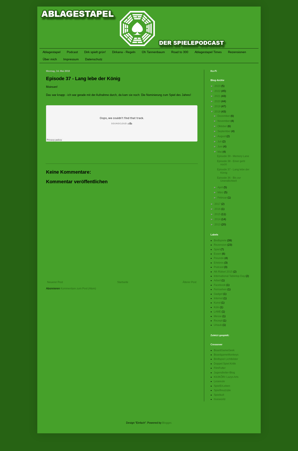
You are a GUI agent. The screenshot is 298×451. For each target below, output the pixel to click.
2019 (217, 106)
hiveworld (219, 399)
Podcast (72, 52)
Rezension (220, 244)
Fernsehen (220, 289)
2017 (217, 204)
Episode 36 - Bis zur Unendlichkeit (229, 179)
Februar (223, 197)
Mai (220, 151)
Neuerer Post (55, 282)
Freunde (219, 258)
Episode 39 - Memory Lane (233, 156)
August (222, 136)
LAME (217, 311)
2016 (217, 209)
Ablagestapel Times (208, 52)
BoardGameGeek (224, 350)
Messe (218, 316)
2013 (217, 224)
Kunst (217, 302)
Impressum (71, 59)
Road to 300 (179, 52)
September (224, 131)
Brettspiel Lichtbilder (226, 359)
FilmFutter (220, 368)
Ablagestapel (51, 52)
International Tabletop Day (229, 276)
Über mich (50, 59)
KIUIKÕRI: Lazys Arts (226, 376)
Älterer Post (189, 282)
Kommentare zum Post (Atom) (78, 288)
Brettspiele (220, 240)
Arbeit (217, 280)
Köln (216, 307)
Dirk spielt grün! (95, 52)
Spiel (217, 249)
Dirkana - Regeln (123, 52)
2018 (217, 111)
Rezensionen (237, 52)
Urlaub (218, 325)
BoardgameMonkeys (226, 354)
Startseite (122, 282)
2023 (217, 86)
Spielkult (219, 394)
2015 (217, 214)
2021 (217, 96)
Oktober (223, 126)
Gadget (218, 293)
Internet (218, 298)
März (221, 192)
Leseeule (219, 381)
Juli (220, 141)
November (224, 121)
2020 (217, 101)
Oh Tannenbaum (153, 52)
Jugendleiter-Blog (224, 372)
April (221, 187)
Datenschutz (93, 59)
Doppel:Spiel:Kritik (225, 363)
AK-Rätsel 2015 (223, 271)
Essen (217, 253)
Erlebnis (219, 262)
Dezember (224, 116)
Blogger (166, 422)
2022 (217, 91)
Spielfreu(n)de (222, 390)
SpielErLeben (222, 385)
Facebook (220, 285)
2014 (217, 219)
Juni (220, 146)
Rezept (218, 320)
